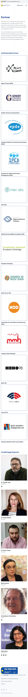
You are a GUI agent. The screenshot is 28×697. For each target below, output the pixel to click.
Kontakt (3, 684)
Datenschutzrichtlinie (6, 681)
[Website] (1, 486)
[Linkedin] (3, 655)
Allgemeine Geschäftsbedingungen (9, 678)
